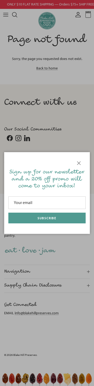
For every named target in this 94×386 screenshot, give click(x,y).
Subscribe (47, 218)
